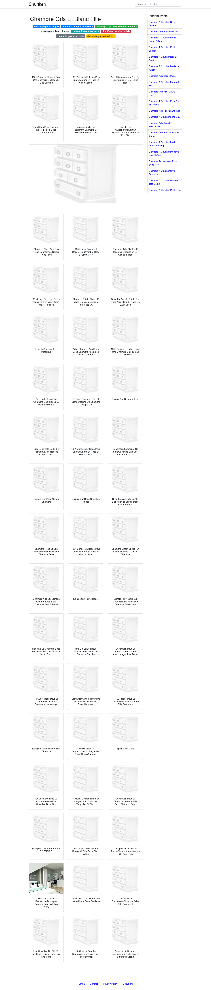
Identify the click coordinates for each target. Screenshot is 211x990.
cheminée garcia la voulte (70, 36)
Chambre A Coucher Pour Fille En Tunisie (164, 102)
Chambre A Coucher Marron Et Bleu (164, 83)
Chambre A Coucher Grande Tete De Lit (163, 182)
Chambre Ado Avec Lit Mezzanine (160, 124)
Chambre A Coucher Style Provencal (162, 172)
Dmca (81, 983)
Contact (94, 983)
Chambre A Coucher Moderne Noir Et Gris (164, 153)
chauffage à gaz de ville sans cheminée (116, 26)
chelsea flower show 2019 (85, 31)
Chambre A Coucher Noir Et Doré (163, 58)
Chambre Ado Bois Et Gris (162, 75)
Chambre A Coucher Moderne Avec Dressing (164, 143)
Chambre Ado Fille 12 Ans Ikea (164, 110)
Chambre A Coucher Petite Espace (162, 48)
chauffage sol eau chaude (55, 31)
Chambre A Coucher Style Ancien (162, 23)
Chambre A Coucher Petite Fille (165, 189)
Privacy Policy (110, 983)
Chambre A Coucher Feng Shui (164, 116)
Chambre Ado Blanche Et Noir (164, 31)
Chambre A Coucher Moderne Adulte (164, 68)
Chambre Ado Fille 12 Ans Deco (162, 93)
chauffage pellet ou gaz (46, 26)
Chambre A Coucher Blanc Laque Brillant (162, 39)
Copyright (128, 983)
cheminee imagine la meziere (77, 26)
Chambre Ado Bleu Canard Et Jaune (164, 134)
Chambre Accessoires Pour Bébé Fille (163, 162)
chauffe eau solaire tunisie (116, 31)
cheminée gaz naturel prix (101, 36)
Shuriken (37, 4)
